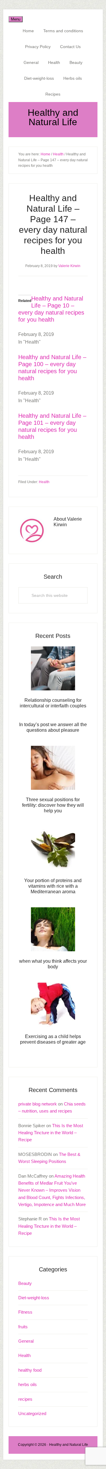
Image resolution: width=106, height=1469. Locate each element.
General (26, 1341)
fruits (23, 1326)
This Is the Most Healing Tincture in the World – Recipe (50, 1132)
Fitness (25, 1312)
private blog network (37, 1103)
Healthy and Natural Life (53, 117)
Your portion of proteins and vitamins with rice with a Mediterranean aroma (53, 886)
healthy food (30, 1370)
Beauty (25, 1283)
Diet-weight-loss (33, 1297)
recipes (25, 1399)
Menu (15, 19)
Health (44, 482)
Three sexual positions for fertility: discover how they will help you (53, 805)
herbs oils (27, 1384)
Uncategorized (32, 1413)
